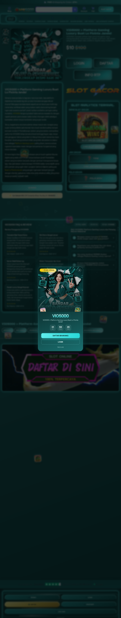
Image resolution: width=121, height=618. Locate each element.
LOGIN (60, 342)
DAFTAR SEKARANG (60, 336)
